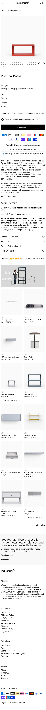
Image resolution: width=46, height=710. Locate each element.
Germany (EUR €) (16, 703)
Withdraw (5, 621)
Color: (3, 94)
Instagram (5, 673)
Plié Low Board (14, 10)
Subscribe (5, 560)
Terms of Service (8, 623)
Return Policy (6, 618)
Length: (4, 103)
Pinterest (4, 670)
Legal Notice (6, 631)
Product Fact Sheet (9, 196)
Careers (4, 656)
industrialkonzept (12, 688)
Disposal (4, 626)
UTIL (3, 80)
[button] (39, 2)
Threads (4, 678)
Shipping (14, 89)
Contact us (5, 648)
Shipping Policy (7, 615)
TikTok (3, 676)
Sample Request (8, 651)
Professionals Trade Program (13, 654)
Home (3, 10)
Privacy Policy (7, 629)
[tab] (1, 62)
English (3, 703)
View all (39, 525)
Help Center (6, 612)
